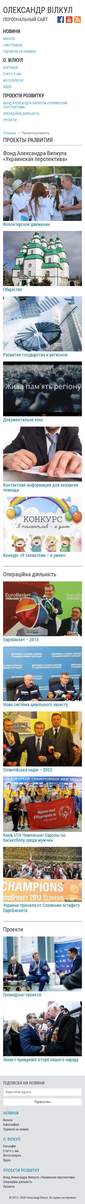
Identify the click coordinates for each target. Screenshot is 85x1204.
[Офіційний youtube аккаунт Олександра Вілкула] (69, 19)
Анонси (9, 39)
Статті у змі (12, 74)
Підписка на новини (19, 52)
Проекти (10, 120)
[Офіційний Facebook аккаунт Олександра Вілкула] (61, 19)
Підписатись (42, 1102)
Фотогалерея (13, 80)
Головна (9, 133)
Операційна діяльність (21, 114)
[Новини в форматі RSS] (77, 19)
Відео (7, 87)
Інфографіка (12, 45)
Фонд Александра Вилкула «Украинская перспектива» (39, 1177)
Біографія (10, 68)
